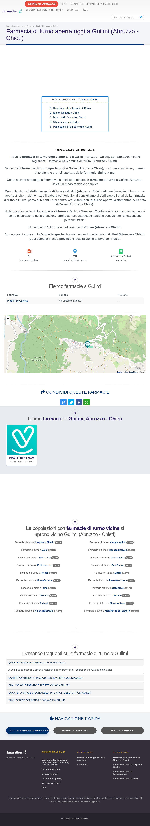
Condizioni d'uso (50, 774)
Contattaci (73, 10)
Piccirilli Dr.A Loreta (17, 300)
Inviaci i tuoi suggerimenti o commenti (91, 758)
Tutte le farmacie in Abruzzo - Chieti (30, 730)
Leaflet (119, 372)
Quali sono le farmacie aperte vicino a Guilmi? (39, 685)
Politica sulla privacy (52, 778)
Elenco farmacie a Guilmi (64, 113)
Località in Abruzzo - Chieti (43, 10)
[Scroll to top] (145, 822)
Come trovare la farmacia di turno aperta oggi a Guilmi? (45, 678)
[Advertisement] (75, 70)
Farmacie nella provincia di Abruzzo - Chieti (94, 4)
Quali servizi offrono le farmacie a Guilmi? (37, 700)
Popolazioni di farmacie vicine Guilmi (71, 127)
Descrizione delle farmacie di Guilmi (70, 108)
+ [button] (8, 318)
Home (63, 4)
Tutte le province (123, 730)
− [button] (8, 323)
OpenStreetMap (130, 372)
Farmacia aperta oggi (43, 4)
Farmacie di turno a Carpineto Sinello (128, 765)
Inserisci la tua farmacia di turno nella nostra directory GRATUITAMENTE (55, 762)
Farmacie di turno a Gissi (125, 778)
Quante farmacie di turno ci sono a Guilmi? (36, 662)
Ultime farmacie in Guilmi (64, 122)
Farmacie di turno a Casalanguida (122, 772)
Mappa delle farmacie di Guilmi (68, 117)
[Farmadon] (12, 11)
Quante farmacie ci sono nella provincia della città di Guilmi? (49, 693)
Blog (85, 10)
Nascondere (88, 99)
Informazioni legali (51, 783)
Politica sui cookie (51, 769)
